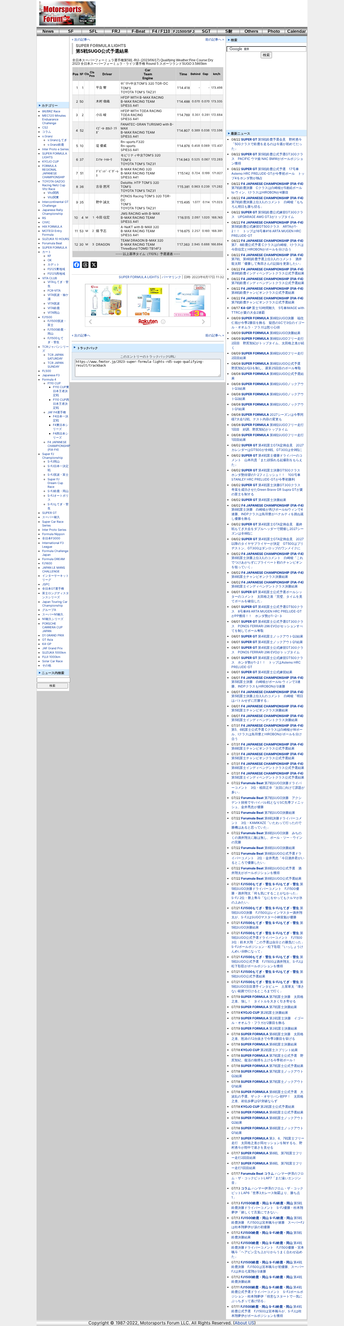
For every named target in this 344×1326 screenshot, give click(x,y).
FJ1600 (47, 563)
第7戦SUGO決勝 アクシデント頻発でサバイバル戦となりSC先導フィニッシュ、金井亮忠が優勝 (267, 802)
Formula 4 (49, 379)
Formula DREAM (53, 559)
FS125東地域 (56, 269)
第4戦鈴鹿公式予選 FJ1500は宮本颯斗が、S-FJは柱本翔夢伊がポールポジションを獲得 (266, 1311)
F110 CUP (54, 383)
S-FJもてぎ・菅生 (286, 884)
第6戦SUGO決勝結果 (279, 848)
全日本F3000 (51, 538)
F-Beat (138, 31)
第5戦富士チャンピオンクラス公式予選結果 (263, 758)
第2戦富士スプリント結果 (279, 1050)
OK (50, 260)
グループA (49, 610)
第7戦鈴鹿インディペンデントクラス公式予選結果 (267, 283)
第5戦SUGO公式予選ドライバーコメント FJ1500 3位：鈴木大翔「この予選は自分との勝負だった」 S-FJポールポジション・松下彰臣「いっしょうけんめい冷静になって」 (269, 942)
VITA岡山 (54, 312)
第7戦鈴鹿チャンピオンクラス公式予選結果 (263, 302)
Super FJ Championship (52, 456)
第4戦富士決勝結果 (272, 500)
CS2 (45, 127)
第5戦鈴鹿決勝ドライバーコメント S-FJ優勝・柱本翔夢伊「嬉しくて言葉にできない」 (267, 1207)
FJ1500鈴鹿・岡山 (255, 1203)
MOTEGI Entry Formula (52, 232)
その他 (46, 665)
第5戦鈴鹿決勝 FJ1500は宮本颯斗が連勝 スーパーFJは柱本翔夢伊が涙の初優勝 (267, 1222)
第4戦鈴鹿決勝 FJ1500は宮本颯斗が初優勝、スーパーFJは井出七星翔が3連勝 (267, 1266)
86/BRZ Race (51, 111)
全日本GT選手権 (53, 588)
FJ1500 (47, 317)
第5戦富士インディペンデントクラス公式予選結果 (267, 777)
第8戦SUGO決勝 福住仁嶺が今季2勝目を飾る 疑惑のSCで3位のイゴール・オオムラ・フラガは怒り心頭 (267, 322)
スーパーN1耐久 (52, 614)
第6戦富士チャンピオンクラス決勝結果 (259, 577)
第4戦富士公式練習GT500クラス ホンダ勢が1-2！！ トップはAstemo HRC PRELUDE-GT (267, 662)
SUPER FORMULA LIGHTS (101, 45)
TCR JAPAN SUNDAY (55, 364)
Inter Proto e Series (55, 149)
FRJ (116, 31)
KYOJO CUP (50, 161)
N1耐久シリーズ (52, 619)
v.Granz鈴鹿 (56, 144)
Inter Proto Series (54, 530)
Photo (274, 31)
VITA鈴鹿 (54, 308)
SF (71, 31)
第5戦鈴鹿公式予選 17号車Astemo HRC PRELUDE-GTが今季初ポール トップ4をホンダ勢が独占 (267, 173)
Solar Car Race (52, 661)
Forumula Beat (52, 243)
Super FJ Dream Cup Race (55, 483)
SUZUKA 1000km (54, 652)
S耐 (228, 31)
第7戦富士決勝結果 (283, 1007)
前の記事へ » (214, 39)
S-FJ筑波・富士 (58, 474)
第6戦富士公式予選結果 (286, 1112)
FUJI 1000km (51, 657)
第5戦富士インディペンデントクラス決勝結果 (264, 720)
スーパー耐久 (51, 517)
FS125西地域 (56, 273)
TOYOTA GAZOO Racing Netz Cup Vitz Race (53, 185)
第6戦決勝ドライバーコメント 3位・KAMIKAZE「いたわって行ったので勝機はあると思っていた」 (266, 822)
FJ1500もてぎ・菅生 (55, 340)
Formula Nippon (53, 534)
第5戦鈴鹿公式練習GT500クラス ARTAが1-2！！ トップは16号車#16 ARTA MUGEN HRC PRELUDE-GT (266, 231)
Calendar (296, 31)
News (48, 31)
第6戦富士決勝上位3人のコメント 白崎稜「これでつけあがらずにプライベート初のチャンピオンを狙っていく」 (267, 562)
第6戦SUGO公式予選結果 (283, 878)
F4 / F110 (161, 31)
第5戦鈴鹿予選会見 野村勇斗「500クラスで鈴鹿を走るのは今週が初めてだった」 (266, 143)
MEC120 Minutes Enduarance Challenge (54, 119)
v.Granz (47, 136)
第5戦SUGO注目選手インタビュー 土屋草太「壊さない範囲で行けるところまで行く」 (267, 986)
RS (44, 218)
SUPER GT (49, 513)
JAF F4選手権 (57, 412)
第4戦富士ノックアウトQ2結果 (280, 636)
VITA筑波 (54, 303)
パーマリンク (171, 277)
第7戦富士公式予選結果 (286, 1066)
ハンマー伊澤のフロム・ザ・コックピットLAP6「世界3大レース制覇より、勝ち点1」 (267, 1192)
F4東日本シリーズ (60, 427)
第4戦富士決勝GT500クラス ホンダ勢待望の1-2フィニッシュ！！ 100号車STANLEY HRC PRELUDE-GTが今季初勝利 (267, 474)
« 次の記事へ (81, 39)
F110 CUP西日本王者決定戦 (61, 404)
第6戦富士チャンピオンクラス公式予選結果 (263, 748)
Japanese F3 (51, 375)
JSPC (46, 584)
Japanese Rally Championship (52, 212)
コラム (46, 132)
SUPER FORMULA (54, 247)
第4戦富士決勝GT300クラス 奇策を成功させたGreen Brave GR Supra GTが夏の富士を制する (267, 489)
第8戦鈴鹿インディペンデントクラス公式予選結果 (267, 273)
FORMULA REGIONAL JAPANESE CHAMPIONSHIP (53, 171)
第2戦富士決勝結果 (274, 1012)
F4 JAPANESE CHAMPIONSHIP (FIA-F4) (59, 445)
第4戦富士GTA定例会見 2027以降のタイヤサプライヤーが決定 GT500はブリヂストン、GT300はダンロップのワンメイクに (267, 543)
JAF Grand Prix (52, 648)
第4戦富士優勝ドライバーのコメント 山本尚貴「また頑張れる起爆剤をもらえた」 (266, 460)
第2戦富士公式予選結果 (277, 1107)
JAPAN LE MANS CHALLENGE (53, 569)
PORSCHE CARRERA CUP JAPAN (52, 627)
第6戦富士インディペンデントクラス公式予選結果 (267, 768)
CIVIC (46, 222)
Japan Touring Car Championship (54, 603)
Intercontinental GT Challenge (55, 203)
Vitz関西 (53, 193)
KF (49, 256)
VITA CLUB (49, 278)
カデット (53, 264)
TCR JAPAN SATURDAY (55, 356)
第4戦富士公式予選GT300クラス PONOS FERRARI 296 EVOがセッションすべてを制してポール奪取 (267, 626)
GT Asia (47, 640)
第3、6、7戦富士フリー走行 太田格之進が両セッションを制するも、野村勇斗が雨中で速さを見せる (267, 1142)
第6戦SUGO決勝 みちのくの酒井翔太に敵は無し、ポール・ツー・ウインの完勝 (266, 837)
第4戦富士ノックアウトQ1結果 (280, 642)
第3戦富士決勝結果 (283, 1028)
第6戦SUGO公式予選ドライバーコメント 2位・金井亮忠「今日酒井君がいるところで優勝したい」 (267, 858)
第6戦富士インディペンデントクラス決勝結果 (264, 586)
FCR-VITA (54, 290)
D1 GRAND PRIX (53, 635)
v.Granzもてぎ (57, 140)
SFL (93, 31)
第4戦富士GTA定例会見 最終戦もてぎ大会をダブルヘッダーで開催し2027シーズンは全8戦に (267, 528)
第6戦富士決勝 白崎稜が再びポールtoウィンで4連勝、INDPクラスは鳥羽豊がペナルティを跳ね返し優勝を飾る (267, 514)
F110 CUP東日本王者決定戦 (61, 391)
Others (251, 31)
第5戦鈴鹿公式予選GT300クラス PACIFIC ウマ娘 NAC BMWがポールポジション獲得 (267, 158)
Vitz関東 (53, 197)
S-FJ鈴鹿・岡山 (58, 491)
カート (46, 252)
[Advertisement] (198, 13)
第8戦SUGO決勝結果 (285, 333)
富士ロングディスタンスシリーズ (55, 595)
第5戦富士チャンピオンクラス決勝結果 (259, 710)
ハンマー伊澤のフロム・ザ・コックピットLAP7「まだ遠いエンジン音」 (267, 1178)
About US (244, 1322)
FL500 (46, 371)
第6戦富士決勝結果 (283, 1044)
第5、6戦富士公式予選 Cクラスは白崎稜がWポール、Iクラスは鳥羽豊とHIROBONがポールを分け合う (267, 734)
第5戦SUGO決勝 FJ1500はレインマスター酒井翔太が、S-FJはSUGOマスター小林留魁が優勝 (267, 912)
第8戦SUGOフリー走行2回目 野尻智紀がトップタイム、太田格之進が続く (267, 343)
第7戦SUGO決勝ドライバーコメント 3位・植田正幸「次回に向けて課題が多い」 (267, 787)
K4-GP (46, 644)
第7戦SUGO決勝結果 (279, 813)
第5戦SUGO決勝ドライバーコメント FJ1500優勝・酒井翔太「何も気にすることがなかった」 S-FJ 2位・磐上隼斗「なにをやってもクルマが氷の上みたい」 (267, 893)
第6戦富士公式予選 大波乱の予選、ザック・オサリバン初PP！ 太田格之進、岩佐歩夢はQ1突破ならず (267, 1096)
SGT (206, 31)
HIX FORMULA (52, 226)
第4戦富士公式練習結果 (275, 672)
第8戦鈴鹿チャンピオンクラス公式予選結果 (263, 293)
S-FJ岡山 (54, 461)
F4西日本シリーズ (60, 435)
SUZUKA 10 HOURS (55, 239)
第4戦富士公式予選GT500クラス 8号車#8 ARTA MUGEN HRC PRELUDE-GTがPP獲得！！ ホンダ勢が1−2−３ (267, 611)
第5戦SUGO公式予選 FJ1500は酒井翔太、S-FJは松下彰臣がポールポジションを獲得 (267, 961)
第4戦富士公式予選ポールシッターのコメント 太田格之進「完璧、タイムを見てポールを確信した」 (266, 596)
